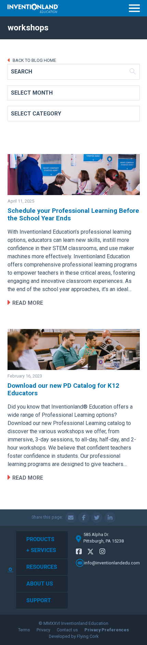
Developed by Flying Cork (73, 636)
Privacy (43, 629)
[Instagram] (102, 551)
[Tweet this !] (96, 517)
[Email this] (70, 517)
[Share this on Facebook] (83, 517)
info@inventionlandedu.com (112, 562)
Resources (41, 567)
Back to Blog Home (34, 60)
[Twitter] (90, 553)
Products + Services (41, 544)
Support (38, 600)
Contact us (67, 629)
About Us (39, 583)
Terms (24, 629)
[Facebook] (79, 551)
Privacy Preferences (106, 629)
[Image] (74, 174)
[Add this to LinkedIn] (110, 517)
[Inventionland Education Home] (33, 8)
